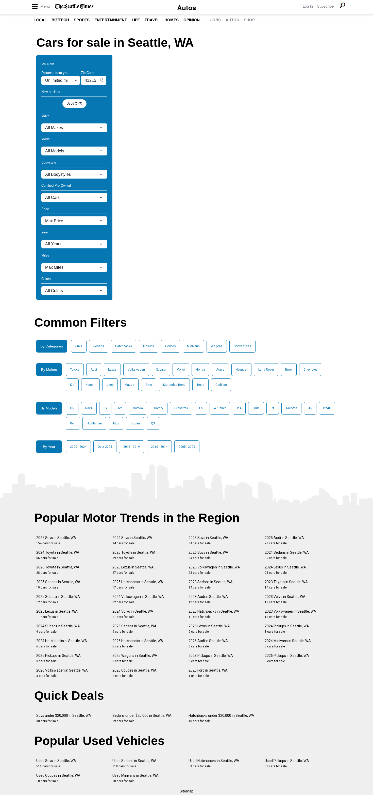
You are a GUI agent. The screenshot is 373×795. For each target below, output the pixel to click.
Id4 (239, 408)
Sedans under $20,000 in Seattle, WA (142, 718)
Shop (249, 20)
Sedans (98, 346)
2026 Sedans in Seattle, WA (134, 628)
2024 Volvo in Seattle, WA (132, 614)
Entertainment (110, 20)
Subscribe (325, 6)
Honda (200, 369)
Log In (308, 6)
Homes (171, 20)
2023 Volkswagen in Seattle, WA (290, 614)
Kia (72, 385)
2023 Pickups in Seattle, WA (211, 658)
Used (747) (74, 103)
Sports (82, 20)
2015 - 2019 (131, 447)
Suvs (78, 346)
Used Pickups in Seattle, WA (287, 763)
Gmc (148, 385)
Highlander (94, 423)
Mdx (116, 423)
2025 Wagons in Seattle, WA (134, 658)
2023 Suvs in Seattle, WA (208, 540)
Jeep (110, 385)
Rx (105, 408)
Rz (273, 408)
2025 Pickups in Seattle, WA (58, 658)
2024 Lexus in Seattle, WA (285, 570)
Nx (120, 408)
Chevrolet (310, 369)
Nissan (90, 385)
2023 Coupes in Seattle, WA (134, 673)
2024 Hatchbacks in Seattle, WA (61, 643)
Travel (152, 20)
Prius (256, 408)
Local (40, 20)
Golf (73, 423)
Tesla (200, 385)
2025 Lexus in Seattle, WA (57, 614)
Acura (220, 369)
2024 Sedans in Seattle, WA (287, 555)
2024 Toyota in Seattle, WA (57, 555)
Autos (186, 7)
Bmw (288, 369)
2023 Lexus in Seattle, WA (133, 570)
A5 (310, 408)
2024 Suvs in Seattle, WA (132, 540)
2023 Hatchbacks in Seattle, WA (214, 614)
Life (136, 20)
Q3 (153, 423)
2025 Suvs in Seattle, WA (56, 540)
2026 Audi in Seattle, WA (208, 643)
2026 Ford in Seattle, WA (208, 673)
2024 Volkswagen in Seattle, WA (138, 599)
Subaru (161, 369)
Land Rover (266, 369)
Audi (94, 369)
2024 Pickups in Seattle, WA (287, 628)
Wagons (217, 346)
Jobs (215, 20)
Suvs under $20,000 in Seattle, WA (63, 718)
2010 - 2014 (159, 447)
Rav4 (88, 408)
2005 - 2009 (187, 447)
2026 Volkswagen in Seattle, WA (62, 673)
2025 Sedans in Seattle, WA (58, 584)
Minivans (193, 346)
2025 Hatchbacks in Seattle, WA (137, 584)
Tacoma (291, 408)
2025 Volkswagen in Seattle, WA (214, 570)
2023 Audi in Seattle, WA (208, 599)
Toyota (74, 369)
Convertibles (242, 346)
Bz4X (327, 408)
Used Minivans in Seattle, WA (135, 778)
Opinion (191, 20)
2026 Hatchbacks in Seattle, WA (137, 643)
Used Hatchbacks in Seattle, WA (214, 763)
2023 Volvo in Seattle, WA (285, 599)
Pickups (148, 346)
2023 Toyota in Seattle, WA (286, 584)
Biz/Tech (60, 20)
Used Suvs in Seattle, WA (56, 763)
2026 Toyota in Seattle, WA (57, 570)
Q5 (72, 408)
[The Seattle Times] (74, 6)
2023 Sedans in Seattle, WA (211, 584)
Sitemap (186, 791)
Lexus (112, 369)
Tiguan (135, 423)
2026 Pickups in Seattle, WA (287, 658)
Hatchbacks (123, 346)
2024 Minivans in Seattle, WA (288, 643)
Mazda (129, 385)
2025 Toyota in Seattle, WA (134, 555)
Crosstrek (181, 408)
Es (201, 408)
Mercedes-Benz (174, 385)
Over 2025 (105, 447)
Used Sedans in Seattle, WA (134, 763)
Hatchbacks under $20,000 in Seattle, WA (221, 718)
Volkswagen (136, 369)
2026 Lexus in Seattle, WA (209, 628)
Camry (158, 408)
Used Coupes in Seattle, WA (58, 778)
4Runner (220, 408)
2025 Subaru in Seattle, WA (58, 599)
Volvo (181, 369)
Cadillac (221, 385)
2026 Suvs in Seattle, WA (208, 555)
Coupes (170, 346)
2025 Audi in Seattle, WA (284, 540)
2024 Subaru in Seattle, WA (58, 628)
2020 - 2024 (78, 447)
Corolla (138, 408)
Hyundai (241, 369)
